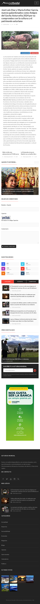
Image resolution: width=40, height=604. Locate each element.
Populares (8, 281)
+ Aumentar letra (25, 53)
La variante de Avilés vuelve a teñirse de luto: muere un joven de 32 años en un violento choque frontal (23, 304)
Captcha (3, 213)
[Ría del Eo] (5, 587)
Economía (4, 536)
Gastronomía (5, 554)
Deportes (4, 526)
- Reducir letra (34, 53)
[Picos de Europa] (13, 587)
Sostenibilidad (5, 531)
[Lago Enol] (22, 579)
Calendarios (4, 559)
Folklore (3, 563)
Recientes (20, 281)
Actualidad (4, 522)
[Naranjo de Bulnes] (5, 579)
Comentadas (32, 281)
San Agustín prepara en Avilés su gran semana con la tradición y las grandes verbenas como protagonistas (18, 190)
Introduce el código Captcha (9, 220)
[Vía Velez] (30, 579)
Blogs (3, 545)
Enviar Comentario (9, 246)
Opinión (3, 550)
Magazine (4, 540)
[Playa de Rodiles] (13, 579)
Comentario (4, 229)
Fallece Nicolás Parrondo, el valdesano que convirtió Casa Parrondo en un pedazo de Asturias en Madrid (22, 296)
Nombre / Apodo (6, 205)
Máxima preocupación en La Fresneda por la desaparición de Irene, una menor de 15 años (23, 312)
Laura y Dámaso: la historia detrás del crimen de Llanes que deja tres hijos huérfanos (23, 320)
